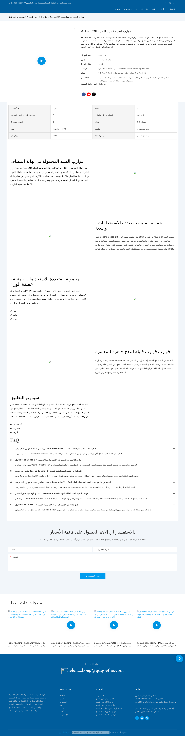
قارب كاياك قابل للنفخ (38, 17)
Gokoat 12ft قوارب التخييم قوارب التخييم (67, 17)
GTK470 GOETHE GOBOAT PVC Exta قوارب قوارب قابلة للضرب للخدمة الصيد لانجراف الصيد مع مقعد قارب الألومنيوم (27, 644)
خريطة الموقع (64, 732)
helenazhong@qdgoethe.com (95, 670)
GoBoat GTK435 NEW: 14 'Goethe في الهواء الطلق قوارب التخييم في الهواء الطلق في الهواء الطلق (156, 644)
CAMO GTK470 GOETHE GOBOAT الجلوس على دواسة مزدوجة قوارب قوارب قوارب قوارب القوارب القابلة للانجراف (70, 644)
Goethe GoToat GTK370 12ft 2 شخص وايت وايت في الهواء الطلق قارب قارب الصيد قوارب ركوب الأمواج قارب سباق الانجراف (113, 644)
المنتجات (22, 17)
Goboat (12, 17)
